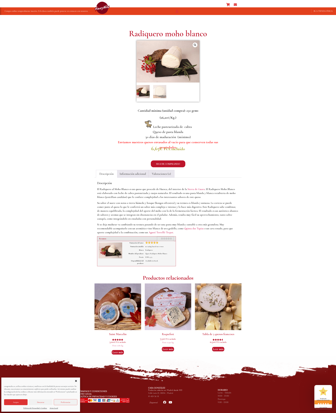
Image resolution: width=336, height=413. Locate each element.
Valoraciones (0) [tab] (161, 174)
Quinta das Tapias (194, 228)
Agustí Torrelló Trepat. (161, 232)
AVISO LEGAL (85, 394)
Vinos (141, 4)
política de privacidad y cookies (97, 396)
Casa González (125, 4)
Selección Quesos (161, 4)
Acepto (16, 402)
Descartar (40, 402)
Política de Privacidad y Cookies (35, 408)
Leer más (117, 352)
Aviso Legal (54, 408)
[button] (76, 381)
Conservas (184, 4)
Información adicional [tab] (133, 174)
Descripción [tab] (106, 174)
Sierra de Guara (196, 189)
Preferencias (65, 402)
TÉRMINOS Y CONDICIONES (92, 391)
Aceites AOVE (204, 4)
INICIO (218, 4)
